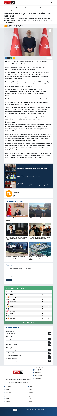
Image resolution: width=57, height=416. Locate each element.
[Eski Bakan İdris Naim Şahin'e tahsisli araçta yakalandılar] (40, 210)
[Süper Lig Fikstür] (50, 327)
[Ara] (49, 2)
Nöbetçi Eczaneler (39, 367)
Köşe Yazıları (8, 403)
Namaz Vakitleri (38, 370)
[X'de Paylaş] (8, 58)
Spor (20, 7)
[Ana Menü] (51, 2)
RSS (16, 409)
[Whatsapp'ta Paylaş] (11, 58)
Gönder (9, 280)
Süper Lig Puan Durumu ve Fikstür (42, 374)
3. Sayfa (31, 399)
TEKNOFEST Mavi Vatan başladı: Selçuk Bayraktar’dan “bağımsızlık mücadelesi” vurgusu (39, 258)
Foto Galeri (8, 386)
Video (31, 386)
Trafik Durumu (38, 372)
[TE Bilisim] (9, 193)
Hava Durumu (38, 369)
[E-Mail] (14, 196)
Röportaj (31, 401)
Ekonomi (10, 7)
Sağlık (40, 7)
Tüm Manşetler (38, 375)
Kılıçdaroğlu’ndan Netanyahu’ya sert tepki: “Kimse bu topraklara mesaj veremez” (15, 219)
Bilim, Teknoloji (32, 387)
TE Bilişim (32, 414)
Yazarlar (8, 387)
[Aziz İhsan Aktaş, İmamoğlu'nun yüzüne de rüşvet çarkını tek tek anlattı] (40, 229)
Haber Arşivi (38, 378)
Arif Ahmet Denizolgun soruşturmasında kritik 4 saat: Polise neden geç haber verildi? (16, 238)
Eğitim (30, 389)
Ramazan (8, 401)
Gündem (3, 7)
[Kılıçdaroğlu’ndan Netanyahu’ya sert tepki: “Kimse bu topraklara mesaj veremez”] (17, 210)
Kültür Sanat (33, 7)
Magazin (26, 7)
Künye (30, 403)
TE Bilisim (16, 192)
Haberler (6, 11)
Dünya (16, 7)
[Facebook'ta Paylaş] (6, 58)
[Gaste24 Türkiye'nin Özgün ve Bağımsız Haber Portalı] (9, 2)
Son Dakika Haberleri (40, 377)
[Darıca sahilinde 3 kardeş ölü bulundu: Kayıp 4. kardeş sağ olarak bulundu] (17, 249)
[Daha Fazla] (14, 58)
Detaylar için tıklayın (28, 322)
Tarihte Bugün (48, 7)
